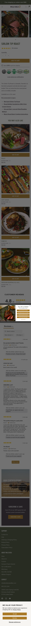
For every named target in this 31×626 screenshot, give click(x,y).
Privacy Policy (17, 609)
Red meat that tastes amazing (23, 310)
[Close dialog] (30, 305)
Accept (15, 614)
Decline (15, 618)
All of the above (23, 319)
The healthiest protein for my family (23, 312)
